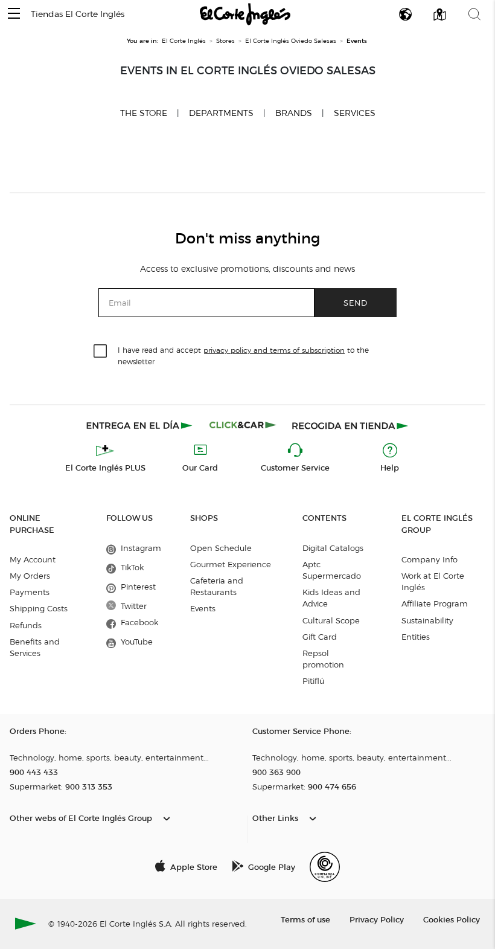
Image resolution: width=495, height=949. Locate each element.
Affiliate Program (434, 603)
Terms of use (305, 919)
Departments (221, 113)
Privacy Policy (377, 919)
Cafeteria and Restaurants (216, 586)
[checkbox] (101, 351)
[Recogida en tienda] (350, 425)
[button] (14, 14)
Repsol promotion (323, 658)
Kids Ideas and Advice (331, 597)
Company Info (429, 559)
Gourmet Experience (230, 564)
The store (143, 113)
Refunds (26, 625)
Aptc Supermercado (331, 570)
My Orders (30, 576)
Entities (415, 637)
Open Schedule (221, 548)
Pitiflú (313, 681)
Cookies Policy (451, 919)
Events (203, 608)
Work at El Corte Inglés (432, 581)
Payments (30, 592)
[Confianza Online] (325, 867)
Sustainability (427, 620)
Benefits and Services (35, 647)
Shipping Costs (39, 608)
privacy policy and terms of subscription (274, 350)
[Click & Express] (140, 425)
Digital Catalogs (332, 548)
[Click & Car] (242, 425)
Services (354, 113)
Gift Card (319, 637)
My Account (33, 559)
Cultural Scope (331, 620)
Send (355, 302)
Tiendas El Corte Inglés (77, 14)
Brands (293, 113)
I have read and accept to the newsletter (243, 355)
